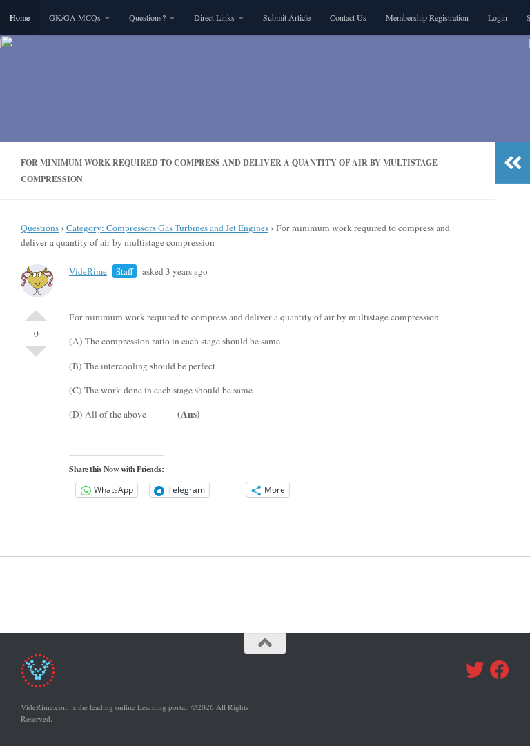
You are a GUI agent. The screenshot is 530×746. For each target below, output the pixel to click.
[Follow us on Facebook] (499, 670)
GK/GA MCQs (75, 17)
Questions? (147, 17)
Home (20, 17)
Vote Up (36, 310)
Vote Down (36, 357)
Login (497, 17)
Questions (40, 228)
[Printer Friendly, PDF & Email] (416, 302)
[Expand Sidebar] (512, 163)
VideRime (88, 271)
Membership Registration (427, 17)
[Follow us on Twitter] (474, 670)
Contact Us (348, 17)
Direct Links (214, 17)
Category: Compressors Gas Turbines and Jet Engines (167, 228)
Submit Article (287, 17)
